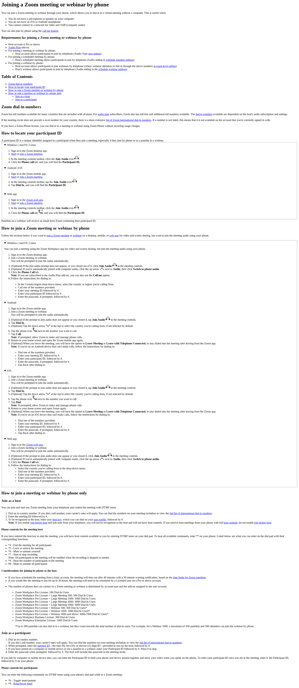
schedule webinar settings (112, 69)
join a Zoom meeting (31, 153)
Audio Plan (14, 47)
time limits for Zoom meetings (189, 577)
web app (114, 235)
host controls (230, 522)
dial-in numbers (204, 114)
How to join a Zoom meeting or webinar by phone (35, 90)
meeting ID (43, 645)
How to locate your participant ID (26, 87)
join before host (38, 522)
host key (56, 519)
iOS (9, 370)
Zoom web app (34, 199)
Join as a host (22, 96)
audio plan (103, 114)
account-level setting (164, 66)
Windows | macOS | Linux (21, 144)
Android (11, 302)
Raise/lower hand (22, 683)
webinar (77, 235)
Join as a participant (26, 99)
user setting (94, 53)
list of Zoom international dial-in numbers (128, 120)
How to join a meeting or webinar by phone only (35, 93)
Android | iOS (14, 167)
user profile (100, 519)
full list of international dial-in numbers (191, 513)
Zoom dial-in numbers (20, 83)
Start (13, 153)
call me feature (50, 30)
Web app (12, 194)
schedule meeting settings (120, 59)
